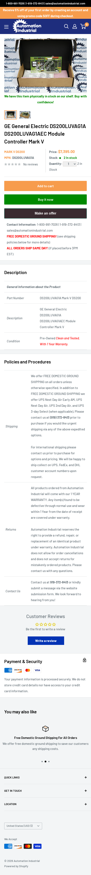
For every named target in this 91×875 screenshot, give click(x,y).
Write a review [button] (46, 641)
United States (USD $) (20, 825)
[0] (83, 26)
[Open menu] (6, 27)
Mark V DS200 (14, 152)
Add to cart (45, 186)
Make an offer (45, 215)
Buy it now (45, 199)
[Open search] (66, 26)
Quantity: (56, 163)
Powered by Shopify (16, 866)
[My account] (75, 26)
